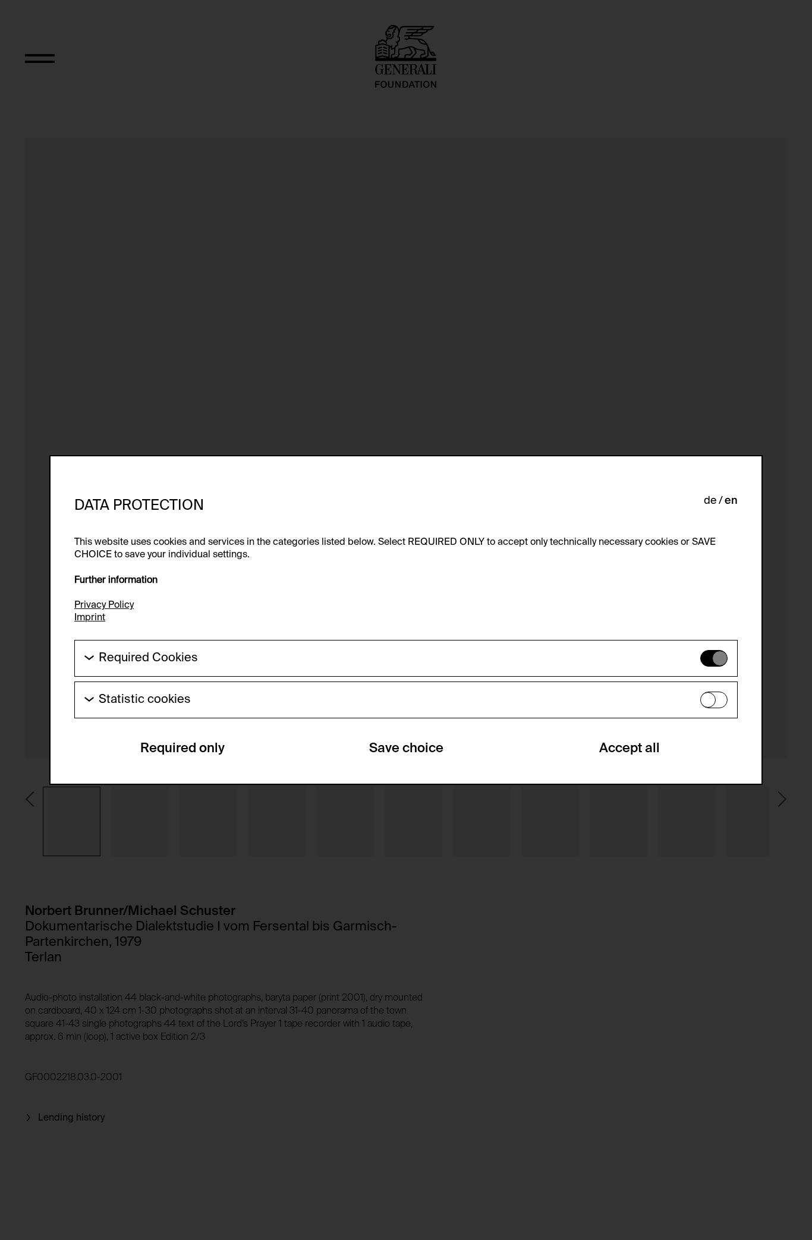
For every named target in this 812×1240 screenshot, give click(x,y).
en (731, 501)
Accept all (629, 748)
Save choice (406, 748)
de (710, 501)
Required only (182, 748)
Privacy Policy (104, 605)
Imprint (89, 618)
